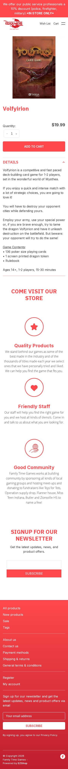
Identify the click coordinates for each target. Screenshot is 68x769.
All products (11, 608)
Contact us (10, 646)
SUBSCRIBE (34, 573)
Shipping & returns (16, 659)
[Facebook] (62, 759)
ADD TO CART (34, 146)
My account (11, 684)
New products (13, 614)
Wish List (45, 23)
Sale (6, 621)
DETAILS (10, 162)
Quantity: (9, 126)
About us (9, 640)
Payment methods (16, 652)
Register (8, 678)
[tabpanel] (34, 67)
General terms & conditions (22, 665)
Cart (56, 23)
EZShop (22, 763)
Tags (6, 627)
